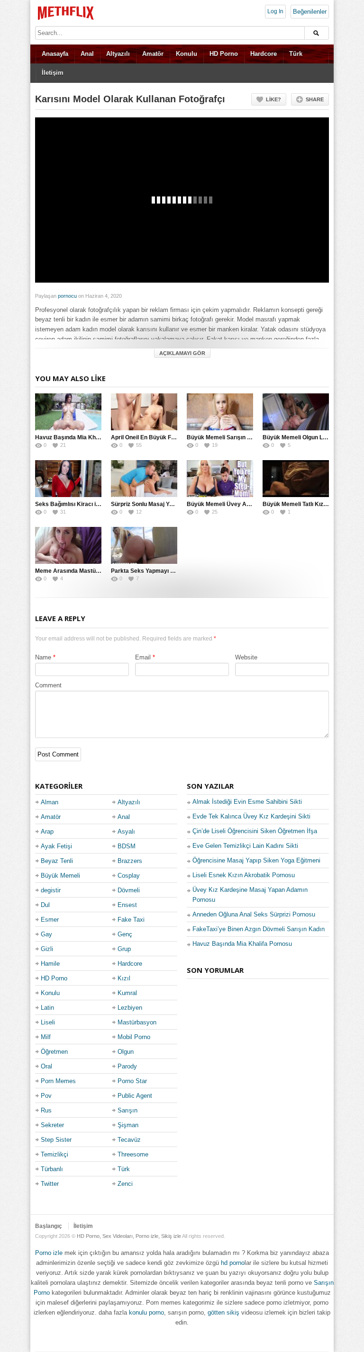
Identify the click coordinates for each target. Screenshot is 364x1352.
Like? (273, 99)
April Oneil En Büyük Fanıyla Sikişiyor (161, 437)
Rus (46, 1110)
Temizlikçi (54, 1154)
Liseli (48, 1022)
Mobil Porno (134, 1037)
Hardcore (263, 53)
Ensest (127, 904)
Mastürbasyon (137, 1022)
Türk (295, 53)
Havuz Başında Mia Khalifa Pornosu (83, 437)
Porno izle (49, 1252)
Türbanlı (52, 1169)
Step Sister (56, 1139)
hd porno (233, 1262)
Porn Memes (58, 1081)
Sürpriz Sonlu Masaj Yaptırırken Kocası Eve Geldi (177, 504)
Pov (46, 1095)
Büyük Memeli (60, 875)
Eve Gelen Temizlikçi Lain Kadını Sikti (245, 845)
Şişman (128, 1125)
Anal (87, 53)
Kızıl (124, 978)
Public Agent (135, 1095)
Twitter (50, 1183)
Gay (46, 934)
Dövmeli (129, 890)
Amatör (153, 53)
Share (315, 99)
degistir (51, 890)
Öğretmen (54, 1051)
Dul (45, 904)
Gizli (47, 948)
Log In (275, 11)
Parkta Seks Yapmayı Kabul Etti (153, 571)
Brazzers (130, 860)
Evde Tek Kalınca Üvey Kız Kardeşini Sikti (251, 816)
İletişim (53, 72)
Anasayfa (55, 53)
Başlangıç (48, 1226)
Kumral (127, 992)
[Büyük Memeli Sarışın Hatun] (219, 412)
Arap (47, 831)
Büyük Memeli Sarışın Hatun (225, 437)
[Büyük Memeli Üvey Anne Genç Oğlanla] (219, 478)
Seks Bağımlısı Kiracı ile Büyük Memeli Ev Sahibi (101, 504)
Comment (48, 685)
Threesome (133, 1154)
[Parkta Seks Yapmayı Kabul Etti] (144, 545)
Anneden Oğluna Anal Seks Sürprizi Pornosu (253, 914)
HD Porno (223, 53)
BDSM (127, 846)
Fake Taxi (131, 919)
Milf (46, 1037)
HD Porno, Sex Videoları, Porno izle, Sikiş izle (129, 1236)
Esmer (50, 919)
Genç (125, 934)
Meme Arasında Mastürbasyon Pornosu (88, 571)
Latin (47, 1007)
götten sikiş (223, 1312)
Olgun (126, 1051)
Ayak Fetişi (56, 846)
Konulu (186, 53)
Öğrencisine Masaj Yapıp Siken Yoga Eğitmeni (256, 860)
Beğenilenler (310, 11)
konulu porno (146, 1312)
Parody (127, 1066)
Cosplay (129, 875)
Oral (46, 1066)
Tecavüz (129, 1139)
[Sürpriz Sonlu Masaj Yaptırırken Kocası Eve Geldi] (144, 478)
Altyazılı (118, 53)
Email (143, 657)
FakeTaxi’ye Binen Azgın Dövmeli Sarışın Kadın (258, 929)
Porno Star (132, 1081)
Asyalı (126, 831)
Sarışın (127, 1110)
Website (246, 657)
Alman (49, 802)
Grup (124, 948)
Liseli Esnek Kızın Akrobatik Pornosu (243, 875)
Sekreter (52, 1125)
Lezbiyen (130, 1007)
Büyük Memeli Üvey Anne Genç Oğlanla (240, 504)
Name (43, 657)
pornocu (67, 296)
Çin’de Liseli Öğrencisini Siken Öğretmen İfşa (254, 831)
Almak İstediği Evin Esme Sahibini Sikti (247, 801)
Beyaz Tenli (57, 860)
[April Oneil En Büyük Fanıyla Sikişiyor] (144, 412)
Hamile (50, 963)
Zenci (125, 1183)
